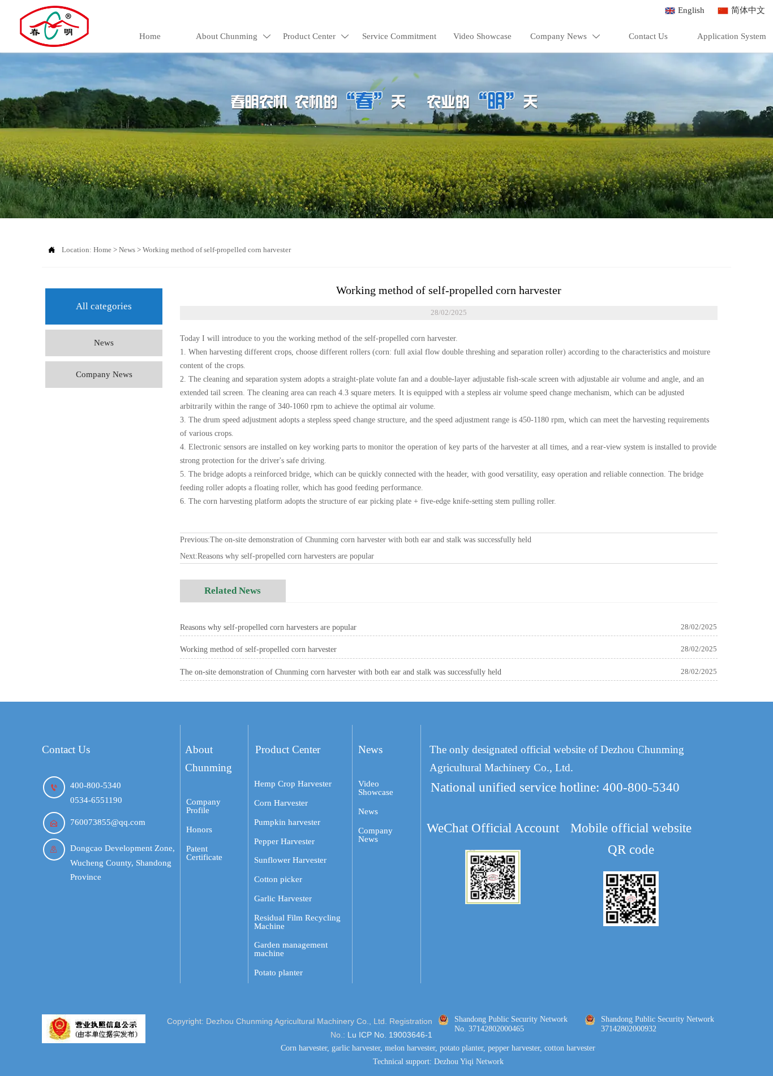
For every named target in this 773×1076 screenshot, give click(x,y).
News (127, 249)
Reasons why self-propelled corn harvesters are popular (285, 556)
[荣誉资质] (93, 1028)
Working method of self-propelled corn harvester (217, 249)
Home (102, 249)
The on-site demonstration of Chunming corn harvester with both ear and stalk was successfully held (370, 539)
